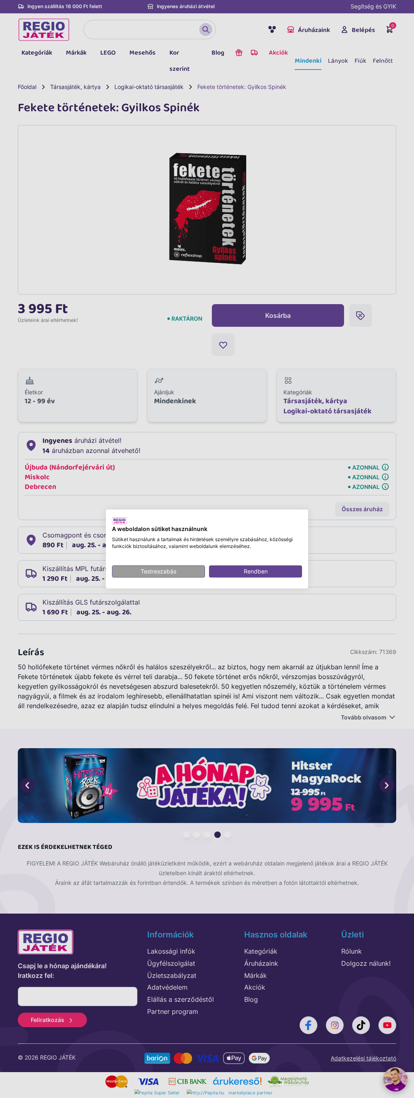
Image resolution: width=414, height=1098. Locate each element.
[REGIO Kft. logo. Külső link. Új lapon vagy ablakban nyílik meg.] (119, 521)
